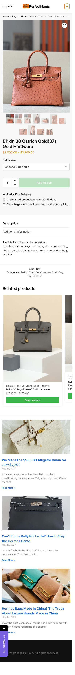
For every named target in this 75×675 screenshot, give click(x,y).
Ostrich (38, 275)
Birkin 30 (34, 272)
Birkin (24, 16)
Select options (32, 400)
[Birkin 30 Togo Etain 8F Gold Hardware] (32, 338)
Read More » (8, 487)
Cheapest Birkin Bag (51, 272)
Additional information (17, 231)
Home (6, 16)
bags (14, 16)
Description (10, 223)
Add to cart (44, 182)
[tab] (36, 223)
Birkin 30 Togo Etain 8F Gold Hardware (28, 389)
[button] (15, 180)
